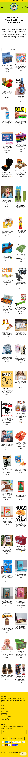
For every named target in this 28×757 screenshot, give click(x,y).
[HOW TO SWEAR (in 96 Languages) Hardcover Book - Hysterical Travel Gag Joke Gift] (7, 436)
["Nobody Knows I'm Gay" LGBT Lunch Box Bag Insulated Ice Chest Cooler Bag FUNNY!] (21, 137)
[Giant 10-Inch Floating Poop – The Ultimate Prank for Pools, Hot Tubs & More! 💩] (7, 248)
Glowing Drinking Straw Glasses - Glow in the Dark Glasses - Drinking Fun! (7, 653)
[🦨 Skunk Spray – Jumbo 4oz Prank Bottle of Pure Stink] (21, 86)
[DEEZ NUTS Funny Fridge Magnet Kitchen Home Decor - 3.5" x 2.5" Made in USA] (7, 379)
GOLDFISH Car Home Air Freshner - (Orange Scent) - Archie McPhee (20, 469)
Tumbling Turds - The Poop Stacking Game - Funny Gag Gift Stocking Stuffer (7, 495)
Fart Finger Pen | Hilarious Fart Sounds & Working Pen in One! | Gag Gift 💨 (20, 122)
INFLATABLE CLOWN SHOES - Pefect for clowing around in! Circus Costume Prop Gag (7, 92)
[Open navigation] (2, 7)
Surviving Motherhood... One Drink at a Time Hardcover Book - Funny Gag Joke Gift (21, 602)
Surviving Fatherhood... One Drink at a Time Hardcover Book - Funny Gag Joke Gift (7, 602)
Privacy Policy (4, 711)
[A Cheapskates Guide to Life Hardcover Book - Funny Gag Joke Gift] (21, 566)
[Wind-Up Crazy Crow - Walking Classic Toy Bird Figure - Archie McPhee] (21, 274)
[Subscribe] (25, 732)
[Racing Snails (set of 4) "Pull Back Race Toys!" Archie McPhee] (7, 273)
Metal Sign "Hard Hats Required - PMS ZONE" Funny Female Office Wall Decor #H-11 (7, 470)
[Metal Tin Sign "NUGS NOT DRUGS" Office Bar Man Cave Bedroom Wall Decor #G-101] (21, 514)
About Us (3, 708)
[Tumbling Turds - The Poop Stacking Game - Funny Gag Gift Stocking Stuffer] (7, 486)
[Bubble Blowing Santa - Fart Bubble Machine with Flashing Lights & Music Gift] (21, 58)
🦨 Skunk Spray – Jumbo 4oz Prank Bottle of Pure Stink (21, 98)
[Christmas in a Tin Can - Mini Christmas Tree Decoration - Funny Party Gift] (21, 486)
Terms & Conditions (6, 716)
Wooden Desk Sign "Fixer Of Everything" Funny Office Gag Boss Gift (21, 628)
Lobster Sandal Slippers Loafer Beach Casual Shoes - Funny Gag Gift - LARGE (21, 444)
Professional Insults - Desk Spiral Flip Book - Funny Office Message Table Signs (20, 334)
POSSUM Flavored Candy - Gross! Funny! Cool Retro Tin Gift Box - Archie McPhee (7, 148)
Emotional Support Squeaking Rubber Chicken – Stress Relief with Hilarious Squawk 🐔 (7, 201)
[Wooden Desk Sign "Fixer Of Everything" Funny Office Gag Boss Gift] (21, 619)
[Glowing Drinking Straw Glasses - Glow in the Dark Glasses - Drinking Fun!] (7, 644)
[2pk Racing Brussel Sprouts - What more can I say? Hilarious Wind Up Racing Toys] (21, 644)
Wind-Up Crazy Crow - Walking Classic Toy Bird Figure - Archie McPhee (21, 284)
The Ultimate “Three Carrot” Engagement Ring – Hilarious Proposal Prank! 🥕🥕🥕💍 (7, 175)
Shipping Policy (5, 714)
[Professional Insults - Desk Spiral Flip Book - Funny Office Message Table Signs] (21, 325)
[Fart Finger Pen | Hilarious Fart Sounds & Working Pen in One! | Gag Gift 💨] (21, 113)
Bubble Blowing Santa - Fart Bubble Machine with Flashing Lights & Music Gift (21, 66)
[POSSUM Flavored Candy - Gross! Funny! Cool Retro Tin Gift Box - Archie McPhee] (7, 138)
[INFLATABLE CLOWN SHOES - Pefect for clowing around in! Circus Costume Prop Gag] (7, 83)
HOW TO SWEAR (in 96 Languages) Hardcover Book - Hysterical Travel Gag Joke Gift (7, 445)
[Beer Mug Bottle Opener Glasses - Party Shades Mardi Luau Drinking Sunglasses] (7, 223)
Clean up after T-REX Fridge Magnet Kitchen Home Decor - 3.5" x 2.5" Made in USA (7, 420)
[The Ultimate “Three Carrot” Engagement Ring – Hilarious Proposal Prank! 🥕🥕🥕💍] (7, 164)
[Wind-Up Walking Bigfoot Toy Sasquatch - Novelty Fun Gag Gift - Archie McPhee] (7, 619)
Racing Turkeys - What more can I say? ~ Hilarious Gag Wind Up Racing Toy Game (7, 308)
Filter (14, 49)
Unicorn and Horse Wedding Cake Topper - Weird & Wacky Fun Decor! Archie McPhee (20, 358)
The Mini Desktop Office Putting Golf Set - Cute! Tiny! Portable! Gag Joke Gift (20, 309)
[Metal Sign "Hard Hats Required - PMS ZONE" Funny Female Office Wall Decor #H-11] (7, 461)
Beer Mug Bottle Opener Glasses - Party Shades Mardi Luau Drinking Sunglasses (7, 232)
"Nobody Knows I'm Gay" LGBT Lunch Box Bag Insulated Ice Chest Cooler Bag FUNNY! (21, 147)
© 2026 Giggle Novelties (7, 752)
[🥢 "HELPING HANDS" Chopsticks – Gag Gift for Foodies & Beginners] (21, 223)
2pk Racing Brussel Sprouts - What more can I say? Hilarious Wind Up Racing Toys (21, 653)
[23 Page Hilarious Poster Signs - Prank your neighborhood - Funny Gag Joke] (7, 540)
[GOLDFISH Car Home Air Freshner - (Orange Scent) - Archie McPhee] (21, 461)
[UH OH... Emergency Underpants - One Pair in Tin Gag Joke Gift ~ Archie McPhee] (7, 113)
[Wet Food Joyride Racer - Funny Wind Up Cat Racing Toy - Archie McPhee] (21, 406)
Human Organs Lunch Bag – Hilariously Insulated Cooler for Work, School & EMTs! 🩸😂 (21, 549)
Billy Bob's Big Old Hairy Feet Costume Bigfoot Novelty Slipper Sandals (7, 677)
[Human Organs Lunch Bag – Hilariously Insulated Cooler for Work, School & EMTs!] (21, 540)
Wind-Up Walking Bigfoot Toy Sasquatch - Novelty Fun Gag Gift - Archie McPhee (7, 628)
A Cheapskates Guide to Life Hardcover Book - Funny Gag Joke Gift (20, 574)
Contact (3, 710)
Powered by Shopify (19, 752)
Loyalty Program (5, 718)
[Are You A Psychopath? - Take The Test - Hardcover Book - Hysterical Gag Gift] (7, 511)
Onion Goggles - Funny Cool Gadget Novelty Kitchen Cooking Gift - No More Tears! (20, 172)
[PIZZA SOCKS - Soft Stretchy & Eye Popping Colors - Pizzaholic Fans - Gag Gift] (7, 325)
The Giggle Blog (5, 719)
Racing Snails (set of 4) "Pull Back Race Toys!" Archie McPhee (7, 281)
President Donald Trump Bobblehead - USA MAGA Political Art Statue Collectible (21, 678)
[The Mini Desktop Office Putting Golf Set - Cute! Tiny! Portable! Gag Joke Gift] (21, 300)
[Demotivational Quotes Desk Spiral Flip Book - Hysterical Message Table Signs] (7, 349)
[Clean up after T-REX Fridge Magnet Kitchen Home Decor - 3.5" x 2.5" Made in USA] (7, 409)
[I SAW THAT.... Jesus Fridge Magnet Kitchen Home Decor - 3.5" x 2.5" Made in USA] (21, 375)
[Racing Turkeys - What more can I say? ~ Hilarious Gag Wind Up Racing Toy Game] (7, 299)
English (5, 738)
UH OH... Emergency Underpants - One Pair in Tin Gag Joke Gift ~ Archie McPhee (7, 122)
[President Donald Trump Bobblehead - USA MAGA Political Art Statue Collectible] (21, 669)
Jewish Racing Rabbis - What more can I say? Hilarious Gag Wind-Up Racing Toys (7, 67)
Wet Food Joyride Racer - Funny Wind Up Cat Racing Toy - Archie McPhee (20, 415)
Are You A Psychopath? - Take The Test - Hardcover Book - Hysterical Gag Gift (7, 520)
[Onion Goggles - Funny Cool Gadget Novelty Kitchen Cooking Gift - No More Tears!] (21, 163)
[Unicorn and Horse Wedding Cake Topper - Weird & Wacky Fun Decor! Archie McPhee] (21, 350)
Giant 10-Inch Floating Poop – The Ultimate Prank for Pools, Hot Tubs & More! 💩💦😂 (7, 257)
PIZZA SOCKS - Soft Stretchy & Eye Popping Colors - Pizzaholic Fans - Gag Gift (7, 334)
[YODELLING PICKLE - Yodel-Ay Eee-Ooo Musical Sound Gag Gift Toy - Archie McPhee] (21, 194)
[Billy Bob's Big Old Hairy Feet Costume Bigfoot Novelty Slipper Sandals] (7, 669)
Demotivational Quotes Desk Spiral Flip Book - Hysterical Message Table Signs (7, 358)
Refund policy (4, 713)
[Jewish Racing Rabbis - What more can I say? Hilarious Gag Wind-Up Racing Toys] (7, 58)
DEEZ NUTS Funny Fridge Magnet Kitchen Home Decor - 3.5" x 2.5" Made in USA (7, 390)
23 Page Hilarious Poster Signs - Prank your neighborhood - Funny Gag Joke (7, 549)
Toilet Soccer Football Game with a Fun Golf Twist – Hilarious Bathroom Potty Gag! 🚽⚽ (21, 257)
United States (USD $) (17, 738)
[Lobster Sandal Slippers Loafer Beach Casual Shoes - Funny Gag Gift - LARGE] (21, 435)
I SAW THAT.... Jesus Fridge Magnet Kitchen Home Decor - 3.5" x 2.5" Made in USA (20, 383)
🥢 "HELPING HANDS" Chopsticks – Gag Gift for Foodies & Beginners (21, 232)
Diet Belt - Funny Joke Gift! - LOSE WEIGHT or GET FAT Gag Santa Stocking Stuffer (7, 577)
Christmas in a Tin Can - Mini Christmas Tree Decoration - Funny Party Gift (20, 495)
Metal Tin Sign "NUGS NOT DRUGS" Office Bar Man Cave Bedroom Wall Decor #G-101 (21, 525)
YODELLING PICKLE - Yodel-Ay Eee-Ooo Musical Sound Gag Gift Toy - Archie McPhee (21, 206)
